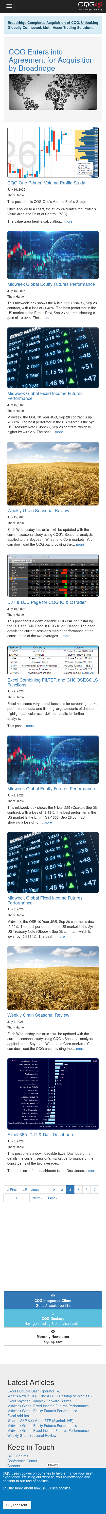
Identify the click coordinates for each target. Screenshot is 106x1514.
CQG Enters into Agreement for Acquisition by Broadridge (51, 59)
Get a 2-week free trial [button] (53, 1303)
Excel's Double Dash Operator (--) (33, 1390)
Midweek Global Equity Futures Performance (51, 284)
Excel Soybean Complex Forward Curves (39, 1400)
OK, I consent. (17, 1504)
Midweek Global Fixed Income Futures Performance (45, 395)
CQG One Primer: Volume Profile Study (46, 182)
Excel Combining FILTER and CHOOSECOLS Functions (52, 682)
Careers (13, 1465)
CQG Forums (17, 1455)
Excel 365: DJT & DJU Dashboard (40, 1134)
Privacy (53, 1465)
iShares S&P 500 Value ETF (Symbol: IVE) (40, 1420)
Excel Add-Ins (18, 1415)
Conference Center (22, 1460)
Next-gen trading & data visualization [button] (53, 1321)
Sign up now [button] (53, 1339)
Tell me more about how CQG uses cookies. (37, 1487)
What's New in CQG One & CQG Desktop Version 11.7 (49, 1395)
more (68, 221)
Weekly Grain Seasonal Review (38, 510)
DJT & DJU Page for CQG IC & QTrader (46, 602)
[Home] (90, 6)
